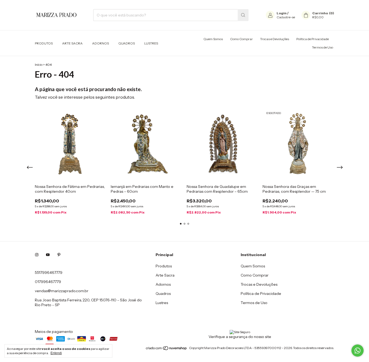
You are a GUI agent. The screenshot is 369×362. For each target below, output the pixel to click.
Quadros (126, 43)
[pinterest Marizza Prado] (59, 254)
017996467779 (48, 281)
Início (38, 65)
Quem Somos (213, 39)
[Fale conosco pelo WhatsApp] (357, 350)
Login (282, 13)
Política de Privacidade (312, 39)
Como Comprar (241, 39)
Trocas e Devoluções (274, 39)
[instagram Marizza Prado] (37, 254)
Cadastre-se (286, 17)
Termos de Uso (322, 47)
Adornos (100, 43)
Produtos (44, 43)
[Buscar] (243, 15)
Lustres (151, 43)
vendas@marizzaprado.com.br (61, 290)
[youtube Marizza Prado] (48, 254)
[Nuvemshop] (166, 349)
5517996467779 (48, 272)
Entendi (56, 353)
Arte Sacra (72, 43)
